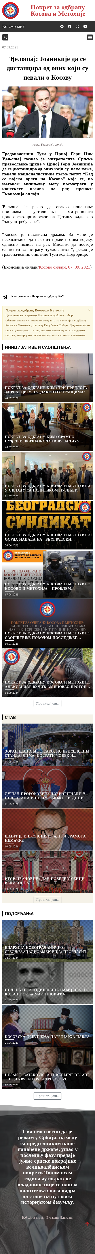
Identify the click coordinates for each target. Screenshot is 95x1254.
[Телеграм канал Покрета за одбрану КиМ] (5, 297)
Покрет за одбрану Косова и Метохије (58, 10)
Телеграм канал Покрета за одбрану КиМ (37, 296)
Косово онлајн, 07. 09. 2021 (64, 267)
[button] (5, 37)
